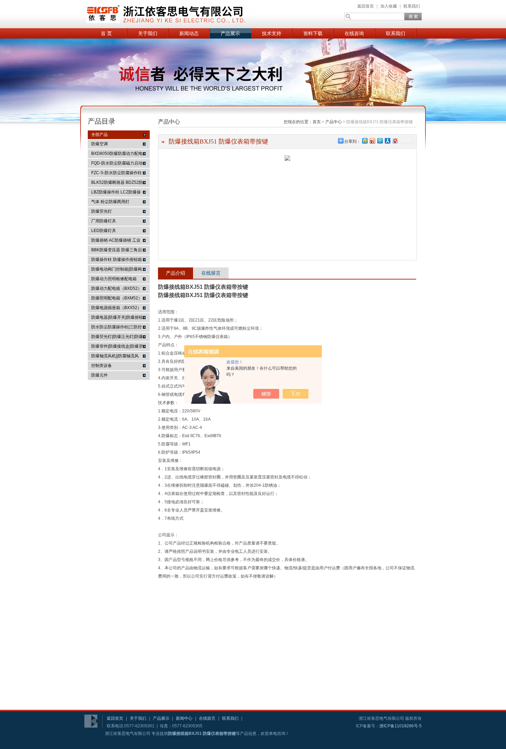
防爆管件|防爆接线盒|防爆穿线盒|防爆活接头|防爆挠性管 (117, 347)
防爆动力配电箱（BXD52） (116, 288)
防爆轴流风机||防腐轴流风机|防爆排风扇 (115, 357)
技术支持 (271, 33)
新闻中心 (184, 718)
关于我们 (147, 33)
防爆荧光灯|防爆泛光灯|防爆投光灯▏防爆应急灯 (117, 337)
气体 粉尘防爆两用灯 (110, 201)
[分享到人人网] (387, 140)
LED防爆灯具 (103, 230)
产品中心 (333, 121)
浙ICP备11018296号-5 (400, 726)
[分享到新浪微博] (372, 140)
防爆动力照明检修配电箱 (114, 278)
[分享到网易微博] (395, 140)
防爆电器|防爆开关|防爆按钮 (117, 317)
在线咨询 (354, 33)
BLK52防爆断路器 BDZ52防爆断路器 (117, 183)
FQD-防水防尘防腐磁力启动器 (117, 164)
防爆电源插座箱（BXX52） (116, 307)
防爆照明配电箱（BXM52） (116, 298)
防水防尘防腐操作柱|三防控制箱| (116, 328)
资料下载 (313, 33)
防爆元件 (99, 375)
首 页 (106, 33)
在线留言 (211, 273)
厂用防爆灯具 (103, 221)
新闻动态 (189, 33)
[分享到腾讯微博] (379, 140)
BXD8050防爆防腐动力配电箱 (117, 154)
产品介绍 (175, 273)
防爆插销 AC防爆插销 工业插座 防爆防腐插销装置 (115, 241)
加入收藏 (388, 6)
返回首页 (365, 6)
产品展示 (230, 33)
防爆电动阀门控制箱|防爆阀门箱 (116, 270)
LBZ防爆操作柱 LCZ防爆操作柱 (116, 193)
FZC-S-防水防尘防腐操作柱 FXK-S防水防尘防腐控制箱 (116, 173)
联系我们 (411, 6)
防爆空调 (99, 143)
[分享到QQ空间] (364, 140)
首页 (317, 121)
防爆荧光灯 (101, 211)
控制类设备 (101, 365)
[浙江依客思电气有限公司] (170, 14)
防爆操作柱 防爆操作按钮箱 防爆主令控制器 (116, 260)
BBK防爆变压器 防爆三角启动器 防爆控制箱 (116, 250)
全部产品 (99, 134)
